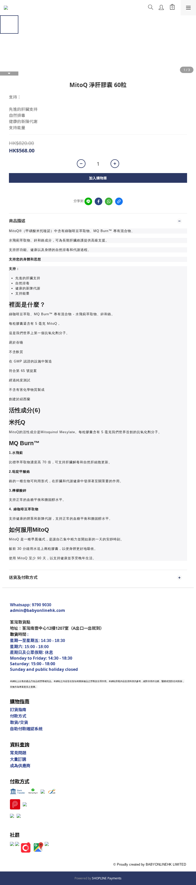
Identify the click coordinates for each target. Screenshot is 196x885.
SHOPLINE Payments (106, 878)
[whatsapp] (109, 201)
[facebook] (98, 201)
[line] (88, 201)
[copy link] (119, 201)
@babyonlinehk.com (44, 610)
